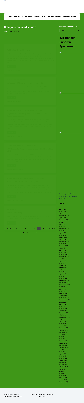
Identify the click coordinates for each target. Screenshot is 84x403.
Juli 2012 (62, 349)
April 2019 (62, 250)
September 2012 (64, 347)
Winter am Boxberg (14, 213)
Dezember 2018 (64, 256)
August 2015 (63, 302)
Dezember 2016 (64, 280)
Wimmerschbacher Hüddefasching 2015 (23, 182)
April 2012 (62, 354)
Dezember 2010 (64, 382)
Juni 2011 (62, 371)
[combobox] (68, 30)
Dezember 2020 (64, 241)
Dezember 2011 (64, 362)
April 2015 (62, 304)
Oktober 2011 (63, 367)
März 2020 (62, 243)
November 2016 (64, 282)
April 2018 (62, 261)
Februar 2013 (63, 341)
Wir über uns (18, 17)
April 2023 (62, 224)
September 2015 (64, 300)
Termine (25, 79)
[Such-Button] (78, 30)
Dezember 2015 (64, 298)
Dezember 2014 (64, 313)
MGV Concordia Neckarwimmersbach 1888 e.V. (13, 395)
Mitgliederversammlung (30, 110)
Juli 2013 (62, 334)
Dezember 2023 (64, 220)
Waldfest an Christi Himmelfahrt (19, 50)
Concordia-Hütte (54, 17)
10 (27, 232)
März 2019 (62, 252)
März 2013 (62, 339)
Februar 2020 (63, 246)
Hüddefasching (21, 145)
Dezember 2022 (64, 228)
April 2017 (62, 274)
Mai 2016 (62, 287)
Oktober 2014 (63, 315)
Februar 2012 (63, 358)
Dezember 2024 (64, 215)
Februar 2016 (63, 293)
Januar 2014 (63, 326)
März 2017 (62, 276)
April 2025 (62, 213)
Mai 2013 (62, 336)
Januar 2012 (63, 360)
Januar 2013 (63, 343)
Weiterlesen (12, 67)
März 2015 (62, 306)
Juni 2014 (62, 319)
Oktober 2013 (63, 330)
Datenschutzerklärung (38, 394)
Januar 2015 (63, 310)
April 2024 (62, 218)
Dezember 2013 (64, 328)
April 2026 (62, 209)
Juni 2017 (62, 269)
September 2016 (64, 285)
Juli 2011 (62, 369)
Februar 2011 (63, 377)
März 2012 (62, 356)
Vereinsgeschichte (69, 17)
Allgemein (9, 47)
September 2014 (64, 317)
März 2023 (62, 226)
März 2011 (62, 375)
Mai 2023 (62, 222)
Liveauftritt (29, 145)
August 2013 (63, 332)
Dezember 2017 (64, 267)
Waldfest (28, 17)
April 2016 (62, 289)
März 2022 (62, 235)
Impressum (50, 394)
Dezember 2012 (64, 345)
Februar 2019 (63, 254)
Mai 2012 (62, 352)
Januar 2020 (63, 248)
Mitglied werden (40, 17)
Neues (10, 17)
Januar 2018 (63, 265)
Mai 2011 (62, 373)
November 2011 (64, 365)
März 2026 (62, 211)
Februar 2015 (63, 308)
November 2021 (64, 237)
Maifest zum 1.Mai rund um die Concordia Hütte (25, 83)
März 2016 (62, 291)
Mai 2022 (62, 231)
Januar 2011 (63, 380)
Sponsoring (42, 396)
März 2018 (62, 263)
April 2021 (62, 239)
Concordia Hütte (18, 47)
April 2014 (62, 321)
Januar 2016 (63, 295)
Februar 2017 (63, 278)
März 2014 (62, 323)
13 (36, 232)
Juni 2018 (62, 259)
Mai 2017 (62, 272)
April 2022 (62, 233)
